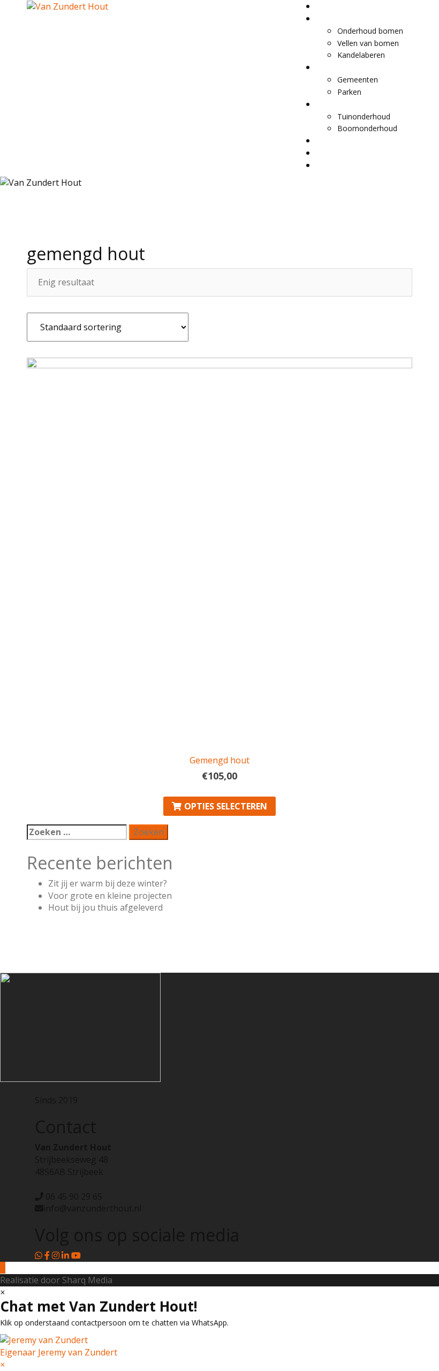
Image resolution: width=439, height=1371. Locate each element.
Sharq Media (87, 1280)
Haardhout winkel (346, 153)
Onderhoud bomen (370, 31)
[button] (219, 1346)
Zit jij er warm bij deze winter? (107, 883)
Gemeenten (357, 79)
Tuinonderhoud (363, 116)
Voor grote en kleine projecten (110, 896)
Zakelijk (329, 67)
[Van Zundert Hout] (67, 6)
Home (326, 6)
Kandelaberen (361, 55)
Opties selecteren (225, 806)
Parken (349, 92)
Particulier (333, 104)
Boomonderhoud (367, 128)
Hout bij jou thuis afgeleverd (105, 907)
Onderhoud (335, 18)
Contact (329, 140)
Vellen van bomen (368, 43)
